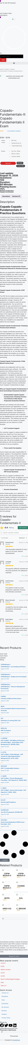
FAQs (3, 1000)
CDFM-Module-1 (7, 887)
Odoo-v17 (3, 985)
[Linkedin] (15, 1025)
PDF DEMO (20, 163)
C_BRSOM (21, 909)
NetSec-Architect (6, 969)
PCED (2, 966)
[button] (14, 63)
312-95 (3, 976)
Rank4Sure (16, 1040)
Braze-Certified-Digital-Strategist (10, 979)
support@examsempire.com (9, 1028)
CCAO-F (3, 963)
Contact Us (5, 993)
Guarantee (5, 1003)
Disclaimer (5, 996)
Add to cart (8, 163)
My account (5, 1007)
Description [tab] (6, 196)
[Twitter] (6, 1025)
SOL (21, 898)
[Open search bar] (1, 53)
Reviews (4, 1010)
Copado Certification (7, 191)
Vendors (4, 1014)
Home (1, 69)
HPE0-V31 (7, 909)
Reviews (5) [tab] (16, 196)
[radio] (14, 140)
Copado (7, 69)
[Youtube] (10, 1025)
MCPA (7, 898)
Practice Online (20, 165)
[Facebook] (2, 1025)
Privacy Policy (6, 1018)
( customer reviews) (14, 131)
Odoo (2, 982)
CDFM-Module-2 (21, 875)
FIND (3, 60)
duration (3, 151)
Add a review (22, 527)
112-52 (3, 973)
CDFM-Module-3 (7, 875)
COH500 (21, 886)
